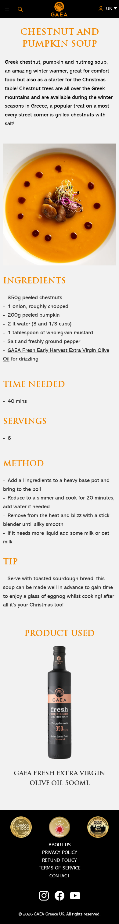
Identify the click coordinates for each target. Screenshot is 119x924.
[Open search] (20, 9)
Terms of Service (60, 868)
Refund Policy (59, 860)
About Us (60, 845)
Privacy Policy (59, 852)
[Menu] (7, 9)
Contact (59, 876)
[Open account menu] (100, 8)
